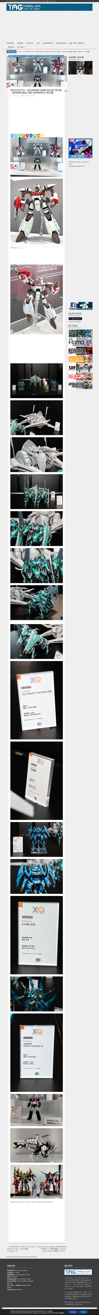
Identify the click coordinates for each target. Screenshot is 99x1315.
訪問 (38, 43)
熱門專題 (20, 43)
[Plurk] (23, 135)
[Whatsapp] (19, 135)
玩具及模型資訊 (48, 43)
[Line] (35, 135)
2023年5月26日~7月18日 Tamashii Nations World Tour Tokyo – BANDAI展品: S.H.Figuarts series (21, 1249)
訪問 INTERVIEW (12, 1277)
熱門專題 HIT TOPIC (13, 1273)
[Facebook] (12, 135)
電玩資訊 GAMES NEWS (14, 1289)
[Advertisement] (49, 25)
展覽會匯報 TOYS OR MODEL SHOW (17, 56)
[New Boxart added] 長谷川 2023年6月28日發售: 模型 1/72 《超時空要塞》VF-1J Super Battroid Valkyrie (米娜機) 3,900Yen (52, 1249)
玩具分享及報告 (61, 43)
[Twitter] (16, 135)
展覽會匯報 (29, 43)
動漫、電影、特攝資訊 (76, 43)
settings (61, 1313)
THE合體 (32, 96)
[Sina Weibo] (42, 135)
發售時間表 (10, 43)
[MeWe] (31, 135)
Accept (73, 1312)
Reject (83, 1312)
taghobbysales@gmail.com (76, 166)
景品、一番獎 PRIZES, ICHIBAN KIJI (35, 56)
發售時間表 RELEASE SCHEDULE (17, 1270)
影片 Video (20, 47)
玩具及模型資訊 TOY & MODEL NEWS (19, 1279)
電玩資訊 (11, 47)
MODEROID (27, 96)
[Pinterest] (27, 135)
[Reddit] (38, 135)
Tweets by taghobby (74, 321)
